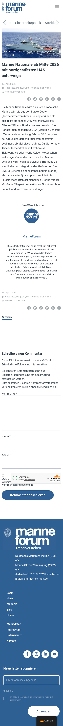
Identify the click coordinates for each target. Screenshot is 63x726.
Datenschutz (14, 635)
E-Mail (6, 455)
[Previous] (9, 23)
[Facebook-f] (27, 654)
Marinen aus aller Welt (37, 87)
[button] (57, 7)
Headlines (10, 87)
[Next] (52, 23)
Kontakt (11, 640)
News (10, 598)
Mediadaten (14, 624)
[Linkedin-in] (45, 654)
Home (10, 615)
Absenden (43, 711)
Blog (9, 609)
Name (6, 436)
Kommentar (9, 393)
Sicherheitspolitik (28, 23)
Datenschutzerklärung (31, 697)
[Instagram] (36, 654)
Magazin (20, 87)
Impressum (13, 629)
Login (10, 593)
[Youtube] (54, 654)
